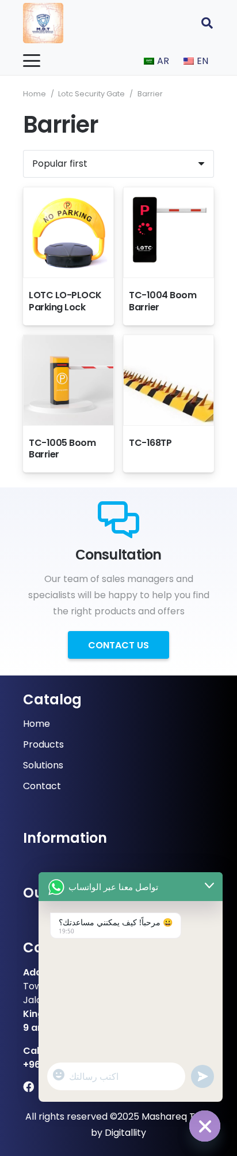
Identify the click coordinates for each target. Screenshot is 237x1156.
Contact (42, 786)
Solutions (43, 765)
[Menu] (32, 60)
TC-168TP (150, 442)
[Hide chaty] (204, 1126)
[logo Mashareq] (43, 23)
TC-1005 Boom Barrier (62, 448)
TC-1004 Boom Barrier (162, 301)
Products (43, 744)
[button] (207, 23)
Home (34, 94)
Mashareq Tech (177, 1116)
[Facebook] (28, 1086)
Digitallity (125, 1132)
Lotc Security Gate (91, 94)
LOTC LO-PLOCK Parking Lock (65, 301)
